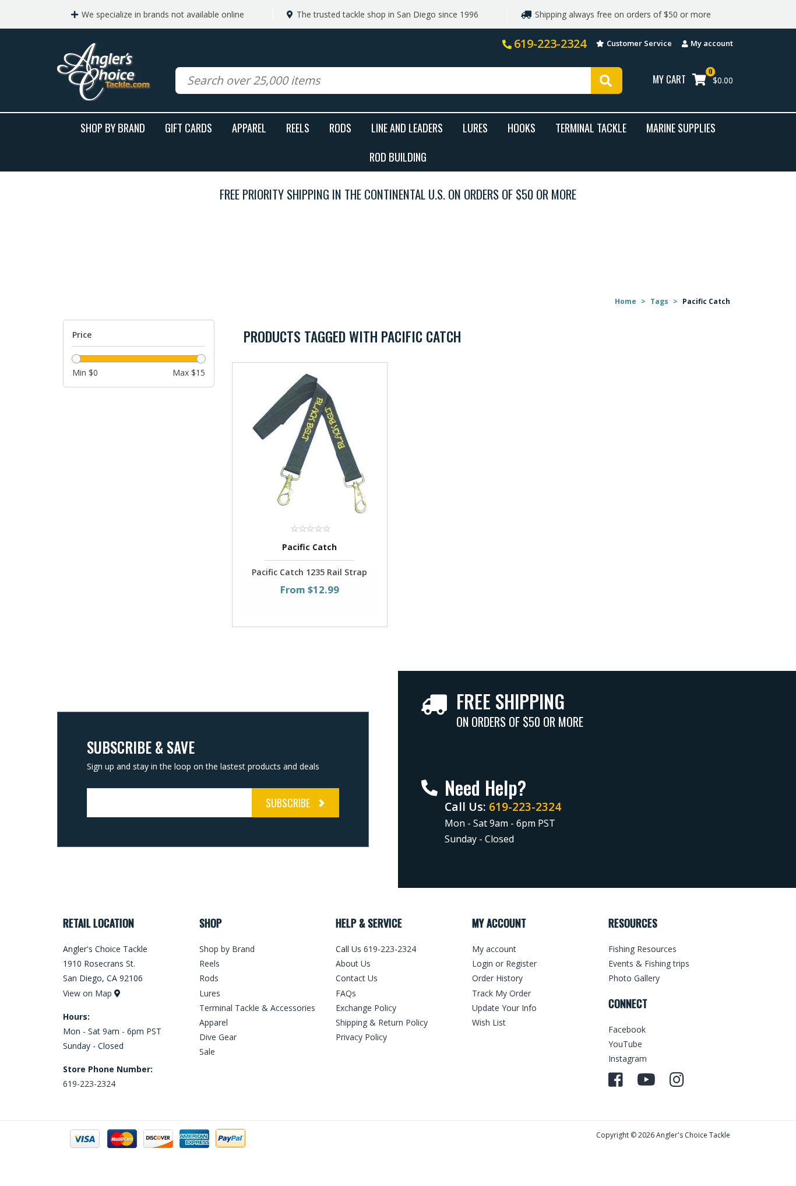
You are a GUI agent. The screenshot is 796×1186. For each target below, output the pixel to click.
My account (712, 43)
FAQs (346, 993)
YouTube (625, 1043)
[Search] (606, 80)
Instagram (627, 1058)
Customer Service (639, 43)
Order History (497, 978)
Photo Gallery (634, 978)
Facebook (627, 1029)
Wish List (489, 1022)
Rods (340, 127)
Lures (475, 127)
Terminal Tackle (590, 127)
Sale (207, 1051)
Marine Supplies (681, 127)
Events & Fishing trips (648, 963)
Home (625, 301)
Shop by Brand (227, 948)
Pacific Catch (309, 546)
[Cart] (699, 80)
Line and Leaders (407, 127)
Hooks (522, 127)
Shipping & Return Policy (382, 1022)
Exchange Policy (366, 1007)
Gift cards (188, 127)
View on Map (87, 993)
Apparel (249, 127)
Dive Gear (218, 1036)
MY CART (669, 79)
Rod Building (398, 157)
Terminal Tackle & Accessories (257, 1007)
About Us (353, 963)
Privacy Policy (361, 1036)
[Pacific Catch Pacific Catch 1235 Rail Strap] (309, 443)
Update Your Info (504, 1007)
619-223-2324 (550, 43)
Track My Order (501, 993)
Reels (297, 127)
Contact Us (357, 978)
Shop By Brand (112, 127)
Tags (659, 301)
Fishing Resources (642, 948)
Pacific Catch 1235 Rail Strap (309, 572)
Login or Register (504, 963)
